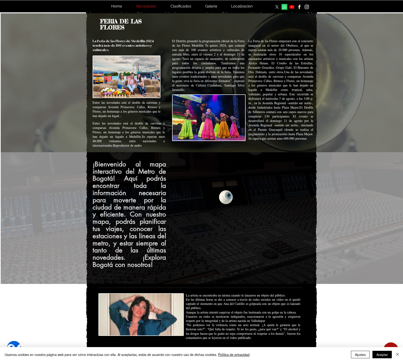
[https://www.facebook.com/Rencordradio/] (299, 7)
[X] (277, 7)
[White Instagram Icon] (307, 7)
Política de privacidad (234, 354)
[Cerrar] (397, 354)
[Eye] (225, 197)
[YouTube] (292, 7)
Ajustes (360, 354)
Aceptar (382, 354)
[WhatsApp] (284, 7)
